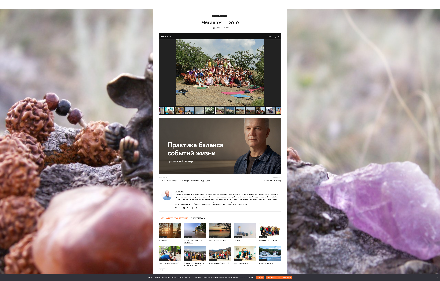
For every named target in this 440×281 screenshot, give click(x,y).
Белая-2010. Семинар (272, 181)
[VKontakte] (189, 208)
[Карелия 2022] (170, 230)
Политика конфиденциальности (279, 277)
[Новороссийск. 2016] (245, 253)
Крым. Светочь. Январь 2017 (219, 263)
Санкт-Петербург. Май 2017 (268, 240)
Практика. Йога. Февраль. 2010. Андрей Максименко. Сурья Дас (184, 181)
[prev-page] (160, 270)
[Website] (193, 208)
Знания (215, 16)
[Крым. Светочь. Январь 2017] (220, 253)
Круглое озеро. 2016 (266, 263)
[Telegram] (185, 208)
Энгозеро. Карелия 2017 (217, 240)
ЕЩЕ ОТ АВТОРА (198, 218)
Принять (260, 277)
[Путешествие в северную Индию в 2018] (195, 230)
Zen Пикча (237, 240)
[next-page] (163, 270)
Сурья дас (216, 28)
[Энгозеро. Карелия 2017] (220, 230)
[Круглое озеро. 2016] (270, 253)
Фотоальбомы (223, 16)
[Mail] (177, 208)
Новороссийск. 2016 (241, 263)
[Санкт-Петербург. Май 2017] (270, 230)
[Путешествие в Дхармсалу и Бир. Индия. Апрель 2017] (195, 253)
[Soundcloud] (181, 208)
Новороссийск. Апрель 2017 (169, 263)
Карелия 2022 (163, 240)
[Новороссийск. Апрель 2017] (170, 253)
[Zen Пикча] (245, 230)
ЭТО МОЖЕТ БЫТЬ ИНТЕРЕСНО (174, 218)
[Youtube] (197, 208)
